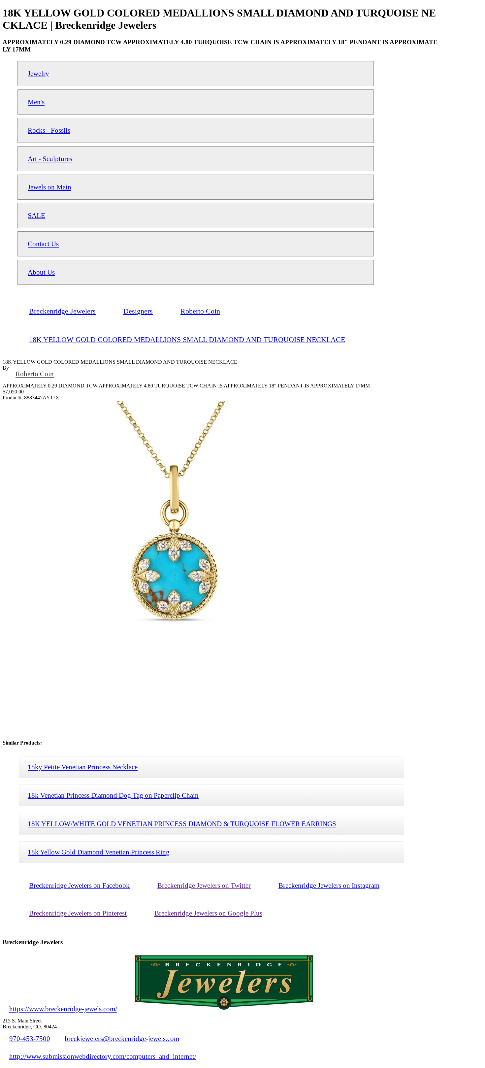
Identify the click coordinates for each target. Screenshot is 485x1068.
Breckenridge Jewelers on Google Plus (208, 913)
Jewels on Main (49, 187)
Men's (36, 102)
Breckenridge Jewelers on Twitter (204, 885)
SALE (36, 215)
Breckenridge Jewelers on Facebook (79, 885)
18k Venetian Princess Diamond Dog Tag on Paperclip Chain (113, 795)
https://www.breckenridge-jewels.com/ (63, 1009)
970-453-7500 (29, 1038)
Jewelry (38, 73)
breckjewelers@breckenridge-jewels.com (122, 1038)
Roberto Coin (35, 374)
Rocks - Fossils (49, 130)
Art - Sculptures (50, 158)
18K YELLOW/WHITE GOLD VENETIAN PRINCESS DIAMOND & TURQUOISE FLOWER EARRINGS (182, 823)
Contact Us (43, 244)
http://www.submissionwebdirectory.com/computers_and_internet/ (102, 1056)
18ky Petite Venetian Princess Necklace (83, 767)
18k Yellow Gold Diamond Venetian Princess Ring (99, 852)
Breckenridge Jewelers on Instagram (328, 885)
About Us (41, 272)
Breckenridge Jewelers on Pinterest (78, 913)
